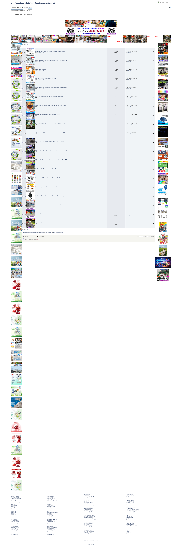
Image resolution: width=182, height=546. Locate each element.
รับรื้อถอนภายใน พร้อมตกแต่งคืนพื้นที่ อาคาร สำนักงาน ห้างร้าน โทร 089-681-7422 (51, 159)
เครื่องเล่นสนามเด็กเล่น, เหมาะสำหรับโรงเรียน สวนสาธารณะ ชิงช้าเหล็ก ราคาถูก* (51, 204)
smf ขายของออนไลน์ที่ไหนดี (88, 511)
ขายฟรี (127, 515)
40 (27, 44)
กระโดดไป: (137, 236)
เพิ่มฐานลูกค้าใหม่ (14, 500)
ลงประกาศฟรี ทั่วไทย (14, 530)
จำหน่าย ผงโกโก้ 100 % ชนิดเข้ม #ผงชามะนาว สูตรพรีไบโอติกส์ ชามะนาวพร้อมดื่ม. (51, 123)
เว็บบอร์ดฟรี (128, 503)
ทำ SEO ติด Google (14, 510)
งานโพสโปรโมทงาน (50, 499)
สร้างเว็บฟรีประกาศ (50, 534)
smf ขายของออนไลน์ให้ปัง (88, 526)
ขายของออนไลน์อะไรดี (130, 500)
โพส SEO (128, 531)
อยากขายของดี (86, 495)
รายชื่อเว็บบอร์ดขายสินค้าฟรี (52, 519)
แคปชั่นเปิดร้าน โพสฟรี (88, 530)
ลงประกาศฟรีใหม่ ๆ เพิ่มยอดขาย (131, 525)
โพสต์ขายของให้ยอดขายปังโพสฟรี (89, 515)
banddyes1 (40, 206)
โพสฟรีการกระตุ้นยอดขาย (130, 518)
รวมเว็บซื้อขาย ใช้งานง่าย (15, 520)
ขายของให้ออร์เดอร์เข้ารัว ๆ (88, 523)
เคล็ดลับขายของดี (50, 497)
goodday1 (129, 133)
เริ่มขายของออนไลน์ (87, 499)
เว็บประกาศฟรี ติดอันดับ (15, 527)
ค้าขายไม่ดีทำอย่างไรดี (51, 498)
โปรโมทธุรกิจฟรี (50, 510)
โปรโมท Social (49, 513)
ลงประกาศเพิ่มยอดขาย (130, 523)
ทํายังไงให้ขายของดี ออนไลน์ (15, 495)
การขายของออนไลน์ (50, 533)
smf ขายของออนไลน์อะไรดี (88, 502)
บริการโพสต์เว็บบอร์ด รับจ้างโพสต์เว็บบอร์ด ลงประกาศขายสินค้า (33, 3)
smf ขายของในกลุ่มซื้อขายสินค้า (89, 516)
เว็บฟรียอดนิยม (13, 512)
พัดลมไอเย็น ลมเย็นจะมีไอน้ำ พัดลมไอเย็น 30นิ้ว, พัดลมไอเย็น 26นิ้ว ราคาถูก (49, 195)
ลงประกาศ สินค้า (50, 504)
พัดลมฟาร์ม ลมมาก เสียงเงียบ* (41, 69)
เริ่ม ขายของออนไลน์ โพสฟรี (88, 510)
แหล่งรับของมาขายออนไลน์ (131, 499)
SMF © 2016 (91, 540)
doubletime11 (40, 124)
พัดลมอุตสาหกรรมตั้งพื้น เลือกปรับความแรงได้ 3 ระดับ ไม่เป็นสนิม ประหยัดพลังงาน (51, 177)
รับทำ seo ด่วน (86, 500)
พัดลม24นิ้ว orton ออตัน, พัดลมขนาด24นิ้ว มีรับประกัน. (45, 78)
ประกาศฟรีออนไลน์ (50, 503)
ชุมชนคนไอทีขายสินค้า (51, 507)
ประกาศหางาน (13, 515)
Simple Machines (96, 540)
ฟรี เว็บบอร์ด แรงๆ (50, 522)
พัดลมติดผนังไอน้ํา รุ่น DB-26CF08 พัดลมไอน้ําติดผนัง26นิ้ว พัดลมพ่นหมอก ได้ (50, 51)
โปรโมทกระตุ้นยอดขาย (130, 519)
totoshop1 (39, 52)
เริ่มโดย (40, 46)
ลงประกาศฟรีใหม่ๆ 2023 (51, 508)
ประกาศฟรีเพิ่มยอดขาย (130, 522)
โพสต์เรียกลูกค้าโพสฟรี (88, 525)
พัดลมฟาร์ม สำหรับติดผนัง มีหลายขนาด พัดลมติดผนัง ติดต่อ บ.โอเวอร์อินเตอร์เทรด (51, 87)
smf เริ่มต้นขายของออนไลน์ (88, 507)
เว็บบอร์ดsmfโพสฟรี (50, 518)
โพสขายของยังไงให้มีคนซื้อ (88, 517)
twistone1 (39, 224)
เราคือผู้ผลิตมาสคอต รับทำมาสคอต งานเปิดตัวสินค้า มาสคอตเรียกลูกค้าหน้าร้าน (50, 132)
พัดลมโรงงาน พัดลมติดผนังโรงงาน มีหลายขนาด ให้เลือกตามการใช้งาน (49, 96)
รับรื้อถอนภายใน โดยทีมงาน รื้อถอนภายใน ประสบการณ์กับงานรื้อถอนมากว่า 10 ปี (51, 150)
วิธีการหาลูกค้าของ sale (15, 496)
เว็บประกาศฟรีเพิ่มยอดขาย (130, 526)
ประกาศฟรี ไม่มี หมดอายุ (15, 526)
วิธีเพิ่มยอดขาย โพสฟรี (88, 532)
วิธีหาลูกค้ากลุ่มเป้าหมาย (15, 497)
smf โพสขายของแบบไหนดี (88, 518)
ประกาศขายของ (13, 514)
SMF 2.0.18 (86, 540)
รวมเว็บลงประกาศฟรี (14, 534)
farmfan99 (39, 61)
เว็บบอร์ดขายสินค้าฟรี (51, 521)
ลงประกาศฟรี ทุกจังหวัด (15, 521)
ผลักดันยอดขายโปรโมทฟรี (130, 507)
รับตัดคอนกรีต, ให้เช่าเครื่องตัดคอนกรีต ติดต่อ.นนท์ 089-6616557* (48, 114)
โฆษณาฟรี (13, 506)
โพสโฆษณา (13, 513)
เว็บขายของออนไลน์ (87, 509)
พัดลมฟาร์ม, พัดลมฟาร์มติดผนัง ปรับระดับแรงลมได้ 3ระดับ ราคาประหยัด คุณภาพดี (51, 60)
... (26, 44)
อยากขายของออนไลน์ (50, 528)
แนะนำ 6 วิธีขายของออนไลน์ (52, 527)
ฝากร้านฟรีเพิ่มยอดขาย (130, 524)
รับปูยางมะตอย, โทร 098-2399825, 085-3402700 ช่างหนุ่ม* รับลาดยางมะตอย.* (50, 223)
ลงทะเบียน (30, 7)
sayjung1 (39, 115)
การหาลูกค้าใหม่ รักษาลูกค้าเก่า (16, 498)
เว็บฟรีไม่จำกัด (13, 508)
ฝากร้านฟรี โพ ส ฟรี (14, 528)
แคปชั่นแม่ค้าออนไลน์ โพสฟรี (89, 522)
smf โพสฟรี (86, 501)
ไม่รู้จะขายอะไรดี (87, 494)
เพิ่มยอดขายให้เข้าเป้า (130, 502)
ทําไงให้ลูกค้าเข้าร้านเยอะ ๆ (51, 495)
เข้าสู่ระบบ (25, 7)
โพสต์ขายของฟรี (13, 504)
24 (45, 206)
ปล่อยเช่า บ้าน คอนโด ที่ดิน (15, 523)
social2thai (40, 142)
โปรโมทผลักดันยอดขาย (130, 508)
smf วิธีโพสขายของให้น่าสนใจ (89, 531)
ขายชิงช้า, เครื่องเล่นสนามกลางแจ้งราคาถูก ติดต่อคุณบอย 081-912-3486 (49, 213)
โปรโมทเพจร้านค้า (129, 533)
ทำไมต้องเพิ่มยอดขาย (130, 514)
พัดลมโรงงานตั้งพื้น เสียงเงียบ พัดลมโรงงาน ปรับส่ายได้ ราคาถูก (47, 168)
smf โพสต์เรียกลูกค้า (87, 524)
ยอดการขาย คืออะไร (129, 516)
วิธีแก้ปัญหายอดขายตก (130, 496)
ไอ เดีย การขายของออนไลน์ (88, 508)
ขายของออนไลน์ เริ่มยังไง (51, 530)
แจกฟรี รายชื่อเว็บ (50, 515)
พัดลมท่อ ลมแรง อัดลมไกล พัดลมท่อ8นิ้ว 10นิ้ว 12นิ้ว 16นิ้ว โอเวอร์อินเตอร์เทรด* (50, 105)
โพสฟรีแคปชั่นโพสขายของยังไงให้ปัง (90, 519)
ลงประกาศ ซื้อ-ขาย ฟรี (51, 506)
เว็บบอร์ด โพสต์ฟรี (50, 505)
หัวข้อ (37, 46)
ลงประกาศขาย (13, 511)
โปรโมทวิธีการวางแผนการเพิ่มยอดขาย (132, 510)
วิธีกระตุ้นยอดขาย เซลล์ (130, 495)
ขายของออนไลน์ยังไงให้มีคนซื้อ (89, 496)
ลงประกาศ (12, 518)
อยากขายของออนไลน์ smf (88, 504)
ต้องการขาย (13, 522)
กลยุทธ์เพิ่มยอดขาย (50, 496)
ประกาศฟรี (13, 507)
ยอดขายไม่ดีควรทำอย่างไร (130, 511)
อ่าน (117, 46)
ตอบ (115, 46)
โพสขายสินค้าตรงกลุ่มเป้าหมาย (52, 523)
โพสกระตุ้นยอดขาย (129, 494)
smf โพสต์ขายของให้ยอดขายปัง (89, 514)
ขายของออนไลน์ (50, 526)
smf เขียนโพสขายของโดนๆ (88, 529)
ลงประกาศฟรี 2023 (14, 533)
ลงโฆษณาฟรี (128, 532)
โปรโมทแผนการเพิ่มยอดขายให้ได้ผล (132, 509)
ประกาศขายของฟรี (129, 529)
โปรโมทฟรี (128, 504)
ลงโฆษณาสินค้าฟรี (14, 505)
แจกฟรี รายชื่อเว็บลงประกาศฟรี (52, 512)
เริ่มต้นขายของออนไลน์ (51, 529)
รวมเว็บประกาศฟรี (14, 503)
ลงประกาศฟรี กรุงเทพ (14, 529)
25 (45, 215)
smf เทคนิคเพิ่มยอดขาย (88, 533)
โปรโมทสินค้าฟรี (50, 511)
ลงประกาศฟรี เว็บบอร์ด (51, 520)
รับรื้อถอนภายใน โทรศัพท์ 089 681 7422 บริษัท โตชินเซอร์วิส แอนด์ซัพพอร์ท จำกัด (51, 141)
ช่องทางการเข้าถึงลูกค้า (15, 499)
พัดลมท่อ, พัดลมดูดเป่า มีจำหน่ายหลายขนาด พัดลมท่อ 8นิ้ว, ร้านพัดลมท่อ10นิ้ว (50, 186)
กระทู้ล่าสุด (128, 46)
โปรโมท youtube (50, 514)
